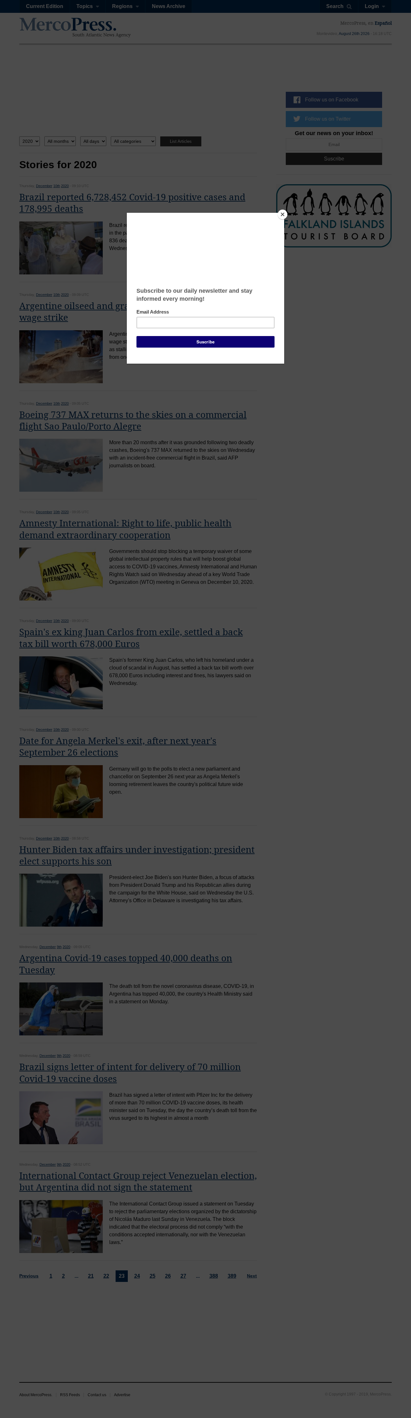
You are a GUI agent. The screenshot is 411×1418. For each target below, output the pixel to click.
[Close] (282, 214)
